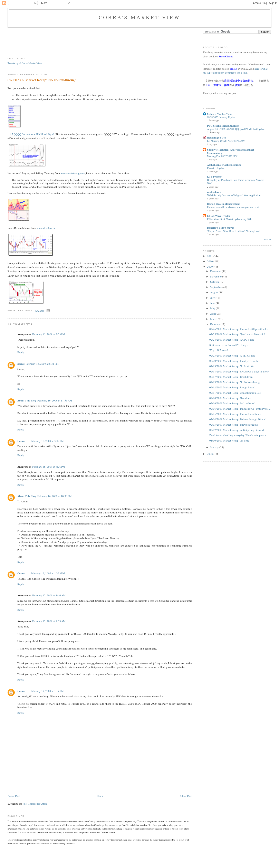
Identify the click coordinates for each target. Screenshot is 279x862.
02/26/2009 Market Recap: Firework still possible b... (238, 329)
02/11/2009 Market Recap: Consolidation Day (235, 393)
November (216, 276)
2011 (210, 256)
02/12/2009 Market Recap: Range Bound (232, 387)
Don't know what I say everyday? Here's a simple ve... (238, 435)
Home (100, 796)
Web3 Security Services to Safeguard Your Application (233, 195)
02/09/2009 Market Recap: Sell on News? (232, 403)
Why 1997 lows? (218, 350)
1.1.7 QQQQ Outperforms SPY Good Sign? (31, 134)
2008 (210, 454)
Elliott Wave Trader (218, 216)
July (212, 298)
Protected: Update (215, 168)
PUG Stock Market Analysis (223, 125)
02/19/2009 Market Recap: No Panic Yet (231, 366)
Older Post (186, 796)
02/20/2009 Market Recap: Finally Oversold (234, 361)
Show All (267, 239)
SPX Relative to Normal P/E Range (228, 345)
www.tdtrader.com (46, 228)
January (214, 447)
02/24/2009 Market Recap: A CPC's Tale (231, 339)
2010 (210, 261)
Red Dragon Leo (216, 137)
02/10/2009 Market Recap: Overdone (230, 398)
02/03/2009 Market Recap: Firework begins (233, 424)
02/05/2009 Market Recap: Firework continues (235, 414)
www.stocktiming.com (72, 173)
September (216, 287)
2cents (21, 364)
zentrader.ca (214, 192)
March (214, 319)
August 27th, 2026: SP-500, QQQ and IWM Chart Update (235, 129)
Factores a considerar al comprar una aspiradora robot (233, 207)
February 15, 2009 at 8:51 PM (42, 364)
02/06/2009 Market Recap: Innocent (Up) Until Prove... (239, 408)
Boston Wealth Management (223, 204)
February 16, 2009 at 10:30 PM (54, 496)
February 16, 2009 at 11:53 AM (54, 400)
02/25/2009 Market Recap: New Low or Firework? (237, 334)
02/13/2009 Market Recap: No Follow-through (42, 79)
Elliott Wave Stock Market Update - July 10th (229, 219)
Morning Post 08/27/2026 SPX (222, 156)
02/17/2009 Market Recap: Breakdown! (231, 377)
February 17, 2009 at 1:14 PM (47, 691)
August (214, 292)
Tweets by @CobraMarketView (25, 63)
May (213, 308)
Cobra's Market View (139, 17)
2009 (210, 266)
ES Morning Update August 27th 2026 (226, 140)
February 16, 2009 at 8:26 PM (48, 466)
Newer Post (14, 796)
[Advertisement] (82, 39)
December (216, 271)
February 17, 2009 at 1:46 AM (49, 595)
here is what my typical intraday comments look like (235, 71)
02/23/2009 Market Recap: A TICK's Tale (232, 355)
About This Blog (26, 400)
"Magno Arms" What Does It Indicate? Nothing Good (233, 231)
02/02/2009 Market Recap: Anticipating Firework (236, 430)
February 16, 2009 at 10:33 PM (48, 573)
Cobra (21, 441)
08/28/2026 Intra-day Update (221, 117)
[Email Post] (48, 310)
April (213, 313)
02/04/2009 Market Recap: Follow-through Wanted (237, 419)
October (215, 282)
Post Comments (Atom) (35, 803)
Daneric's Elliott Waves (220, 227)
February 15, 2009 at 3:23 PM (48, 334)
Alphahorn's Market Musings (224, 165)
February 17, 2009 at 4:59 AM (49, 621)
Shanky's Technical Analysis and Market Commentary (230, 151)
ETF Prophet (214, 176)
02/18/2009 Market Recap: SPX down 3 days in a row (239, 371)
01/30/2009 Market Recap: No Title (229, 440)
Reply (20, 352)
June (213, 303)
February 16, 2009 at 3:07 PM (47, 441)
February (215, 324)
